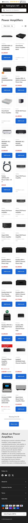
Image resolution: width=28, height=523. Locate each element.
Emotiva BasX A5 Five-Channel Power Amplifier (7, 294)
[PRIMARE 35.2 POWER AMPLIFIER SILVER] (7, 132)
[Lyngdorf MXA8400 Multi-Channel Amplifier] (21, 349)
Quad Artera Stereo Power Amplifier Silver (20, 399)
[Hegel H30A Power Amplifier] (7, 225)
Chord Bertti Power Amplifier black (20, 47)
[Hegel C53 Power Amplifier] (21, 166)
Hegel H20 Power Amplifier (21, 236)
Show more (14, 424)
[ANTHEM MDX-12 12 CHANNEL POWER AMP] (7, 36)
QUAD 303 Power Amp (21, 112)
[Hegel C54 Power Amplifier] (7, 201)
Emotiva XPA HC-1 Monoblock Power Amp (7, 326)
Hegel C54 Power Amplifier (7, 211)
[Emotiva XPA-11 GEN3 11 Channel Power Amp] (21, 68)
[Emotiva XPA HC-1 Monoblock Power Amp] (7, 315)
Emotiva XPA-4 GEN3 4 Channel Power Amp (20, 294)
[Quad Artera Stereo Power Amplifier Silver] (21, 387)
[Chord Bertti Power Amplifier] (7, 101)
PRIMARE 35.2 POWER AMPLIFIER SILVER (6, 144)
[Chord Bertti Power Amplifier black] (21, 36)
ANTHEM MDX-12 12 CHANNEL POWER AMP (7, 47)
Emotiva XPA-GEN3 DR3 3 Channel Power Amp (20, 327)
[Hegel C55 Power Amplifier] (21, 201)
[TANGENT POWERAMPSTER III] (7, 68)
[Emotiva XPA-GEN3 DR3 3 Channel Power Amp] (21, 315)
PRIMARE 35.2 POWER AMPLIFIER (20, 143)
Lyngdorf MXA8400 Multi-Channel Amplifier (21, 361)
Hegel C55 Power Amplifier (21, 211)
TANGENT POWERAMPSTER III (7, 80)
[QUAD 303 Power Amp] (21, 101)
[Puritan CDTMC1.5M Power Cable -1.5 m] (7, 166)
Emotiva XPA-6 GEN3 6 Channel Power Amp (20, 261)
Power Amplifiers (9, 15)
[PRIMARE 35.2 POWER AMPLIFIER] (21, 132)
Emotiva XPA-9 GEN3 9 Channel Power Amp (6, 261)
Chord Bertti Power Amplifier (6, 112)
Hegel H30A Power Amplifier (6, 236)
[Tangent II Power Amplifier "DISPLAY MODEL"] (7, 349)
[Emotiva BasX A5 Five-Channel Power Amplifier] (7, 282)
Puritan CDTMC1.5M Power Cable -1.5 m (7, 179)
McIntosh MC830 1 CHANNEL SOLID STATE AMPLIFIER (6, 400)
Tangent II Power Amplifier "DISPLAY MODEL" (6, 362)
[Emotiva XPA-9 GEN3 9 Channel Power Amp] (7, 250)
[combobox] (14, 10)
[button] (25, 6)
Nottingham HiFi (8, 519)
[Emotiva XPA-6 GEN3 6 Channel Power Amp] (21, 250)
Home (3, 15)
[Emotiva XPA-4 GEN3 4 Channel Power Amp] (21, 282)
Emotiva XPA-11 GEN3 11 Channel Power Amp (21, 80)
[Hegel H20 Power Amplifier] (21, 225)
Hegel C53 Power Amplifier (21, 177)
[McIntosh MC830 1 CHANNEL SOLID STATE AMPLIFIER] (7, 387)
